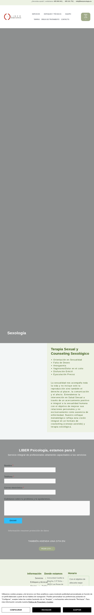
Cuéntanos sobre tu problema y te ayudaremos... (28, 499)
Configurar (16, 610)
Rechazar (46, 610)
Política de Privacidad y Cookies (40, 602)
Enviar (13, 521)
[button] (47, 531)
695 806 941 (57, 1)
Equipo (68, 14)
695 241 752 (69, 1)
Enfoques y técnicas (52, 14)
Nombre (8, 465)
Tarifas (37, 19)
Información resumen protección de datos (28, 531)
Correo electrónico (14, 488)
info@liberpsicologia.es (84, 1)
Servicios (36, 14)
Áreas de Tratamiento (50, 19)
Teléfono (9, 476)
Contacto (65, 19)
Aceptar (77, 610)
